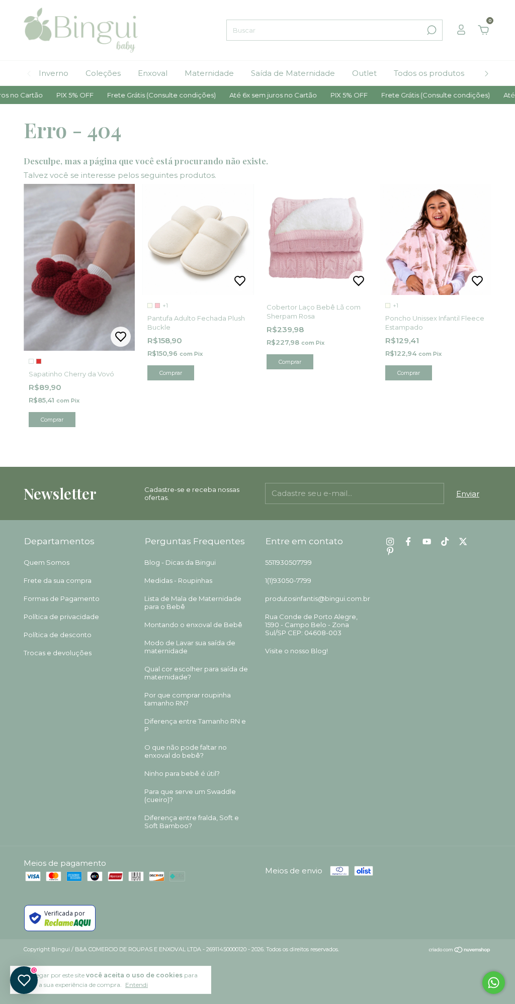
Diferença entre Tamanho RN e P (195, 725)
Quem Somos (46, 562)
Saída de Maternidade (293, 73)
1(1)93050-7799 (288, 580)
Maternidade (209, 73)
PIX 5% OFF (59, 95)
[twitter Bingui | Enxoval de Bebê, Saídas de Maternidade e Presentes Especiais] (463, 541)
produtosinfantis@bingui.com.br (317, 598)
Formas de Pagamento (62, 598)
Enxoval (152, 73)
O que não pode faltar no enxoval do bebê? (185, 751)
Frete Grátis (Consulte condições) (146, 95)
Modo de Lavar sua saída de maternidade (189, 647)
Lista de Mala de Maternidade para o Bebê (192, 602)
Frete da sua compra (58, 580)
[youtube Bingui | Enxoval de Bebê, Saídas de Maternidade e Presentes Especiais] (426, 541)
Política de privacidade (61, 617)
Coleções (103, 73)
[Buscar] (430, 30)
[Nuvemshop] (459, 950)
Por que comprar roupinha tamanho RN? (187, 699)
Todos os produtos (429, 73)
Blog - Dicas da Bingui (180, 562)
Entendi (136, 984)
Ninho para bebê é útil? (182, 773)
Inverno (53, 73)
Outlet (364, 73)
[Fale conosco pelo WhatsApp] (493, 982)
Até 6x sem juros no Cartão (257, 95)
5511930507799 (288, 562)
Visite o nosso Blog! (296, 651)
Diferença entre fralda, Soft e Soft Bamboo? (191, 822)
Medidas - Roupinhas (178, 580)
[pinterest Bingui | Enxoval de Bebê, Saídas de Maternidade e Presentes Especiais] (390, 551)
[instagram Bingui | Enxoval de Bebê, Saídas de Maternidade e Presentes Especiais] (390, 541)
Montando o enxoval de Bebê (193, 625)
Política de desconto (58, 635)
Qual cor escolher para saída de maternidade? (196, 673)
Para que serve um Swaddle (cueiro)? (190, 795)
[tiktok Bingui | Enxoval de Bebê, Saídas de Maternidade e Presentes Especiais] (445, 541)
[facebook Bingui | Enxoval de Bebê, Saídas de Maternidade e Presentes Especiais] (408, 541)
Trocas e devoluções (58, 653)
